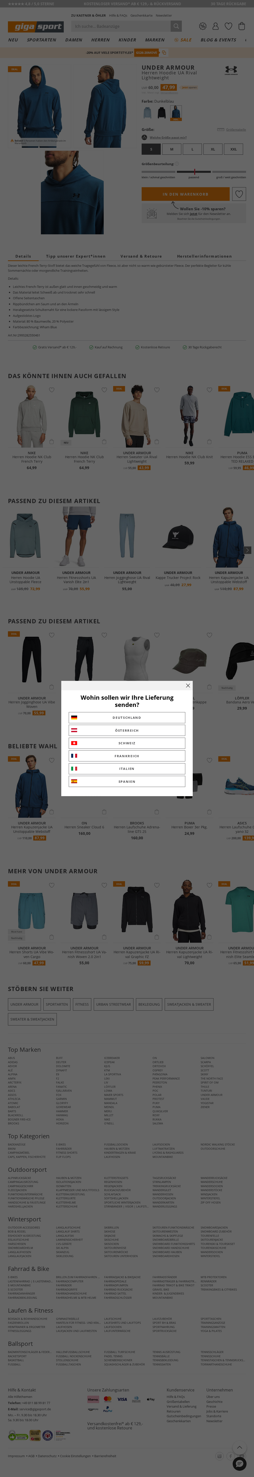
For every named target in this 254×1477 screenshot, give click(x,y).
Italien (127, 768)
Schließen (188, 685)
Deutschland (127, 717)
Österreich (127, 730)
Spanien (127, 781)
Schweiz (127, 743)
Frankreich (127, 756)
